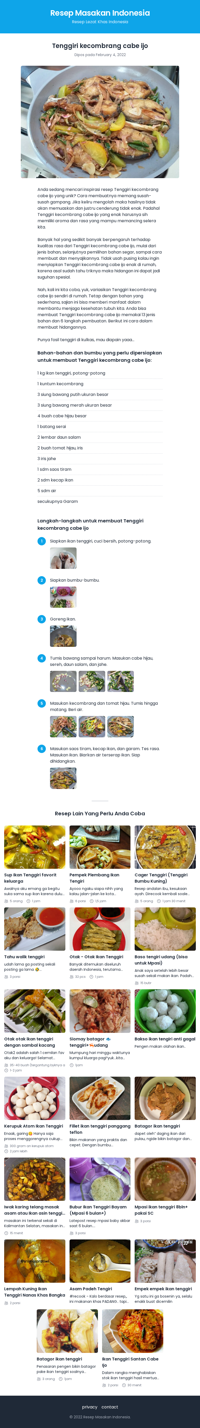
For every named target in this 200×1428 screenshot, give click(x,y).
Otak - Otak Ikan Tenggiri (96, 957)
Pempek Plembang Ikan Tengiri (94, 878)
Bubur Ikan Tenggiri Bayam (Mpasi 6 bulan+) (98, 1210)
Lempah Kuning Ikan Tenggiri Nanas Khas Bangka (34, 1292)
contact (110, 1407)
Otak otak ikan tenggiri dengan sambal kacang (29, 1042)
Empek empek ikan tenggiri (163, 1289)
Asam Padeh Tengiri (91, 1289)
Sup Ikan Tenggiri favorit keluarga (30, 878)
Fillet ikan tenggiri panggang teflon (100, 1129)
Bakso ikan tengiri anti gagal (165, 1039)
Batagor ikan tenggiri (157, 1126)
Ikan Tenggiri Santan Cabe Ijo (130, 1362)
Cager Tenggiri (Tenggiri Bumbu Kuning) (161, 878)
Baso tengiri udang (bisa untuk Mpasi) (161, 960)
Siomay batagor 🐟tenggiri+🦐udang (90, 1042)
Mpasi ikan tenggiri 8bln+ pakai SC (161, 1210)
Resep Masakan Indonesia (100, 13)
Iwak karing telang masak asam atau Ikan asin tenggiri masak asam (34, 1210)
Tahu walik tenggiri (24, 957)
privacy (89, 1407)
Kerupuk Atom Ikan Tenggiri (33, 1126)
